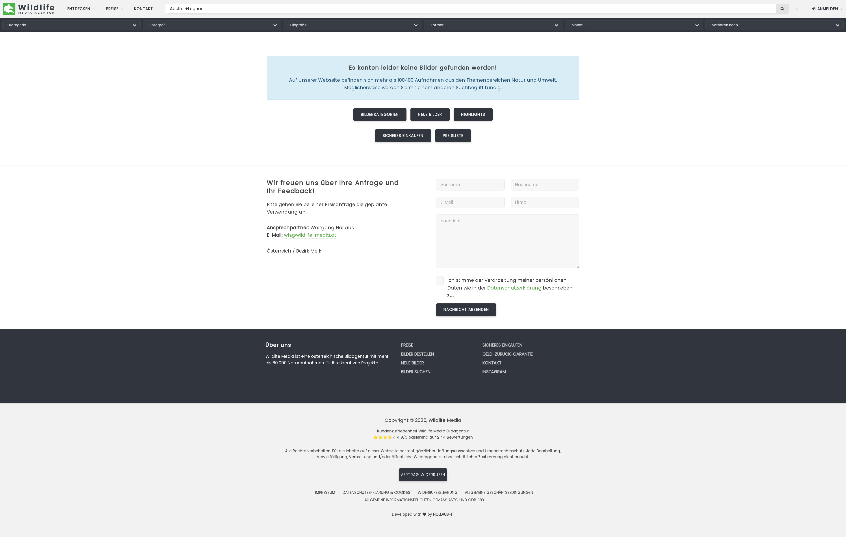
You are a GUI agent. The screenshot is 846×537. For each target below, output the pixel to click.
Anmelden (827, 8)
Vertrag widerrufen (423, 474)
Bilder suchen (415, 372)
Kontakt (143, 8)
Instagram (494, 372)
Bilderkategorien (380, 114)
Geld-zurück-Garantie (507, 354)
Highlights (473, 114)
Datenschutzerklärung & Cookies (376, 492)
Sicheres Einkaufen (403, 135)
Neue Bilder (430, 114)
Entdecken (79, 8)
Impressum (325, 492)
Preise (112, 8)
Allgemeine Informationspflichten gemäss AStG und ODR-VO (424, 500)
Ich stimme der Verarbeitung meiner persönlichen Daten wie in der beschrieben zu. (510, 287)
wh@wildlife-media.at (310, 235)
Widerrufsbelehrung (438, 492)
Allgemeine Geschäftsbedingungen (499, 492)
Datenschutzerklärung (514, 288)
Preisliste (453, 135)
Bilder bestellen (417, 354)
